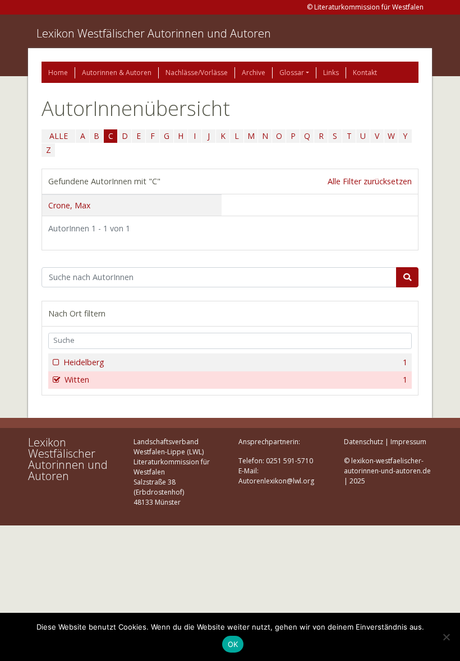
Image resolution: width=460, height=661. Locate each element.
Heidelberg (235, 362)
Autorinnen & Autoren (116, 72)
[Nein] (446, 637)
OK (233, 644)
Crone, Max (69, 205)
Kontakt (365, 72)
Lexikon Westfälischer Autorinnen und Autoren (153, 33)
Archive (253, 72)
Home (58, 72)
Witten (236, 379)
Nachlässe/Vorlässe (196, 72)
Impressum (408, 441)
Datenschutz (363, 441)
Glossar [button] (291, 72)
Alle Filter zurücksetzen (370, 181)
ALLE (58, 136)
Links (331, 72)
